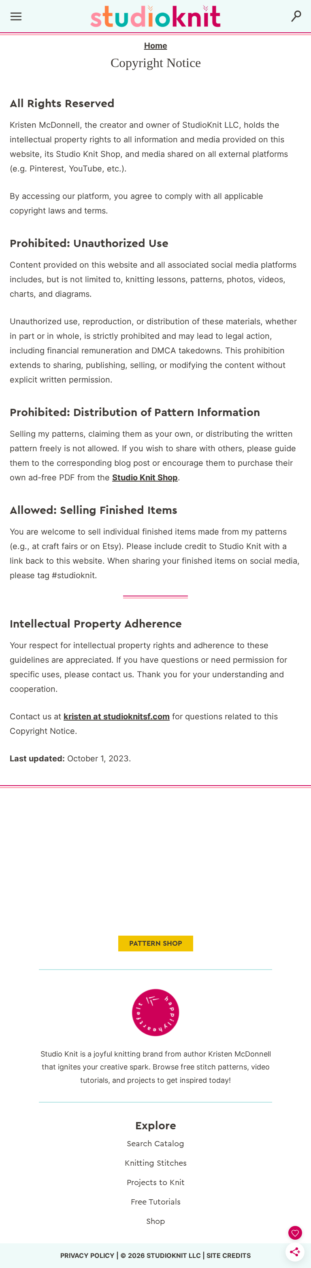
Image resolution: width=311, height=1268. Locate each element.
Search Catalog (155, 1144)
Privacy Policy (87, 1255)
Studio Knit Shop (145, 477)
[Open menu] (16, 16)
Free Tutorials (156, 1202)
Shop (155, 1221)
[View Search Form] (296, 16)
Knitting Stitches (156, 1163)
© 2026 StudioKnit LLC (160, 1255)
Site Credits (229, 1255)
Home (155, 46)
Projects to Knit (156, 1183)
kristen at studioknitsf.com (117, 716)
